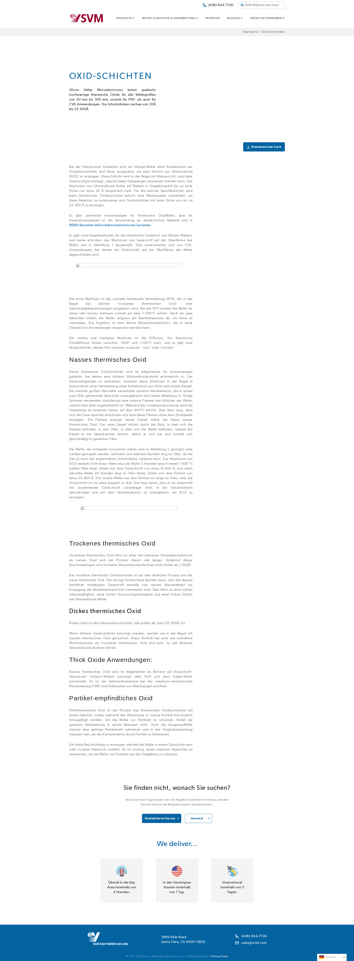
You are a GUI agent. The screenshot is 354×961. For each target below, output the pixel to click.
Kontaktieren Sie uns (160, 818)
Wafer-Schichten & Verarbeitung (168, 18)
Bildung (233, 18)
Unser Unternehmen (266, 18)
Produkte (124, 18)
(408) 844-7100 (220, 5)
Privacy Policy (219, 956)
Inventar (212, 18)
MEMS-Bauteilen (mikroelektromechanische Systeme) (109, 225)
